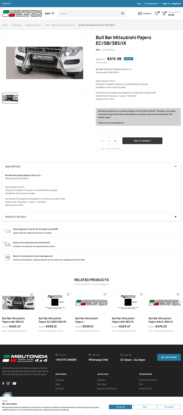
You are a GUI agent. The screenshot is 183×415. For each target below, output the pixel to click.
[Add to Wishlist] (31, 294)
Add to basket (142, 140)
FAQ (141, 384)
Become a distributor (107, 388)
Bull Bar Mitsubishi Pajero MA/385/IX (13, 320)
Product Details (15, 217)
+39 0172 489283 (65, 359)
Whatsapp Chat (98, 359)
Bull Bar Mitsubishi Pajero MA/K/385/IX (161, 320)
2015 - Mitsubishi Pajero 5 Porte (14, 331)
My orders (102, 384)
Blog (139, 3)
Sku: (98, 49)
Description (12, 166)
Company (59, 380)
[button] (6, 401)
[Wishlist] (157, 13)
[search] (122, 13)
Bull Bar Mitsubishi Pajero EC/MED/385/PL (53, 320)
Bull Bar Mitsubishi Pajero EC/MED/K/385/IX (86, 320)
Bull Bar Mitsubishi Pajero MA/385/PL (123, 320)
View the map (171, 357)
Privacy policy (145, 388)
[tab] (91, 167)
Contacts (59, 388)
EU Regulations (152, 3)
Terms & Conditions (148, 380)
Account (101, 380)
